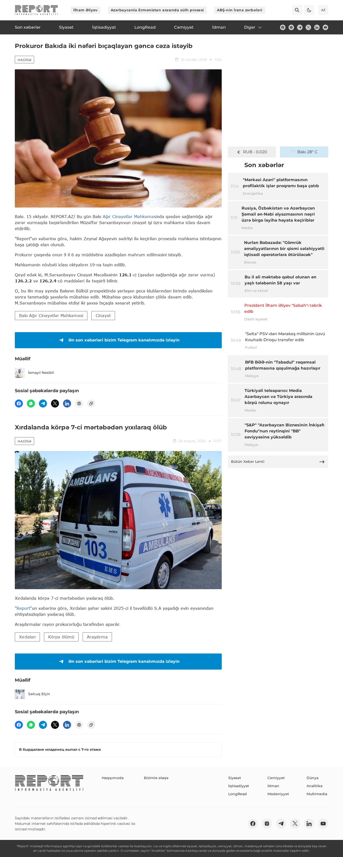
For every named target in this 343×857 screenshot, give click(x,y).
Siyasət (234, 778)
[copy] (91, 403)
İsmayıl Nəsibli (41, 372)
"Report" (23, 608)
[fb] (282, 27)
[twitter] (308, 27)
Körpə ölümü (61, 636)
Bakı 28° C (307, 151)
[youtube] (325, 27)
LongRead (237, 794)
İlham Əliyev (85, 10)
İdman (273, 786)
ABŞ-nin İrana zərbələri (239, 10)
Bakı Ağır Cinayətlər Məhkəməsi (51, 315)
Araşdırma (97, 636)
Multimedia (317, 794)
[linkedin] (317, 27)
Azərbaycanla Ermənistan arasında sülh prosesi (157, 10)
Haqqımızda (113, 778)
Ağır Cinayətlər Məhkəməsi (130, 216)
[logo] (36, 10)
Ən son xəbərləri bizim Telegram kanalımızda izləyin (124, 340)
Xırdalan (27, 636)
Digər (249, 27)
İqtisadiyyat (238, 786)
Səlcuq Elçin (39, 694)
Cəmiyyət (276, 778)
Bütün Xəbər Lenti (247, 461)
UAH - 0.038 (255, 151)
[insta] (291, 27)
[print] (79, 403)
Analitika (314, 786)
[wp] (31, 403)
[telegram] (300, 27)
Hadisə (24, 60)
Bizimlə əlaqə (156, 778)
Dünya (312, 778)
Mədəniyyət (278, 794)
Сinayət (103, 315)
